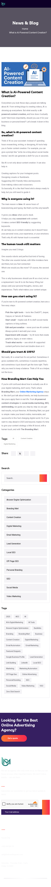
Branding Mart (13, 508)
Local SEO (11, 552)
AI (13, 438)
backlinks (37, 628)
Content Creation (26, 438)
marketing (10, 669)
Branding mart (24, 634)
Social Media (12, 587)
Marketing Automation (28, 669)
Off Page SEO (13, 561)
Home (25, 28)
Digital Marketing (9, 444)
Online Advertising (29, 674)
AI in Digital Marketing (14, 622)
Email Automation (13, 645)
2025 (8, 617)
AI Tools (31, 622)
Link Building (11, 663)
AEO (17, 617)
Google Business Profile (15, 657)
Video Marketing (14, 596)
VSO (41, 686)
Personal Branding (14, 570)
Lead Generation (14, 543)
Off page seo (11, 674)
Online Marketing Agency (31, 392)
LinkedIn (24, 663)
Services (31, 883)
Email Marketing (13, 535)
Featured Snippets (13, 651)
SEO (8, 579)
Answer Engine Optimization (19, 500)
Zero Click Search (13, 692)
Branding (9, 634)
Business (38, 634)
